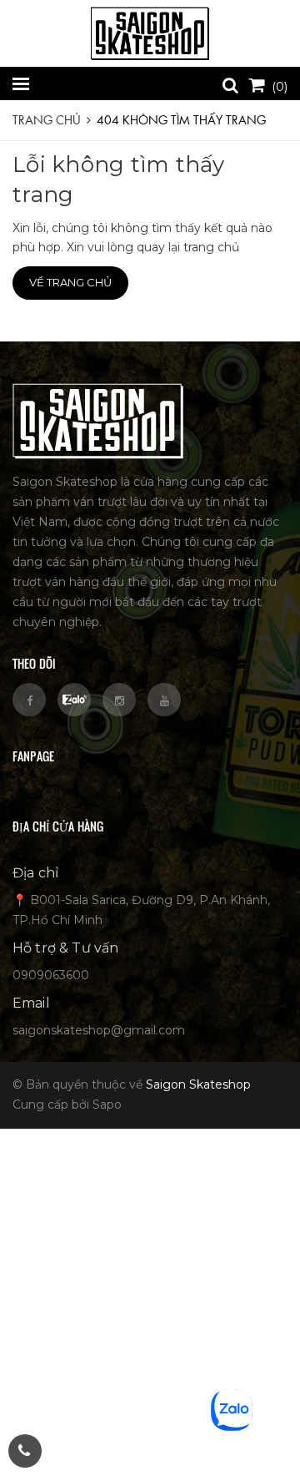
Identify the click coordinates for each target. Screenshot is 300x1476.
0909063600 (50, 975)
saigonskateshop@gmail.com (98, 1030)
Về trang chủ (70, 282)
